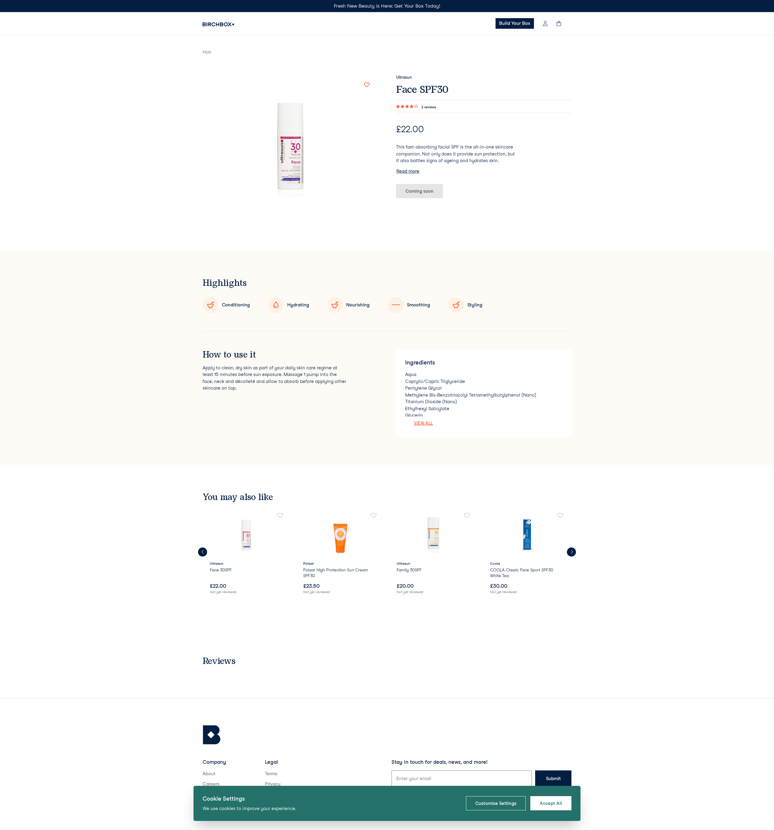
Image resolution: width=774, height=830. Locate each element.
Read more (407, 171)
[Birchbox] (212, 734)
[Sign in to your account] (545, 23)
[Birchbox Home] (218, 24)
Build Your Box (514, 23)
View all (423, 422)
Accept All (551, 803)
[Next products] (571, 552)
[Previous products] (202, 552)
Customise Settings (495, 803)
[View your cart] (561, 23)
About (209, 773)
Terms (271, 773)
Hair (207, 52)
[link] (247, 554)
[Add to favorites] (366, 85)
